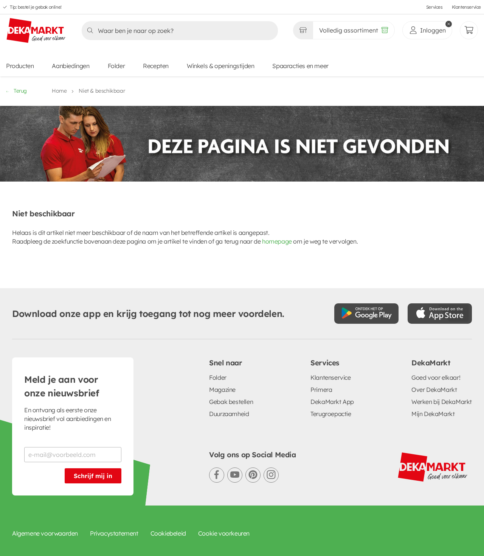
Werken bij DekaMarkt (441, 401)
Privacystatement (114, 533)
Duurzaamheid (229, 414)
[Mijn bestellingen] (469, 30)
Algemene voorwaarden (45, 533)
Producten (20, 66)
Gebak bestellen (231, 401)
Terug (20, 90)
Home (59, 90)
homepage (277, 241)
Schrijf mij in (93, 476)
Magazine (222, 389)
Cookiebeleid (168, 533)
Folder (116, 66)
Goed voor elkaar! (435, 377)
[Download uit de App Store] (440, 313)
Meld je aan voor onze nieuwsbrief (61, 386)
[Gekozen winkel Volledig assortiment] (303, 30)
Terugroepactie (330, 414)
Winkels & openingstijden (220, 66)
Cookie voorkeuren (224, 533)
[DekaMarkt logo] (36, 31)
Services (434, 7)
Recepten (156, 66)
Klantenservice (466, 7)
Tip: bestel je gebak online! (36, 7)
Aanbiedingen (70, 66)
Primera (321, 389)
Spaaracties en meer (300, 66)
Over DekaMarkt (434, 389)
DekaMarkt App (332, 401)
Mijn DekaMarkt (433, 414)
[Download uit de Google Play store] (366, 313)
